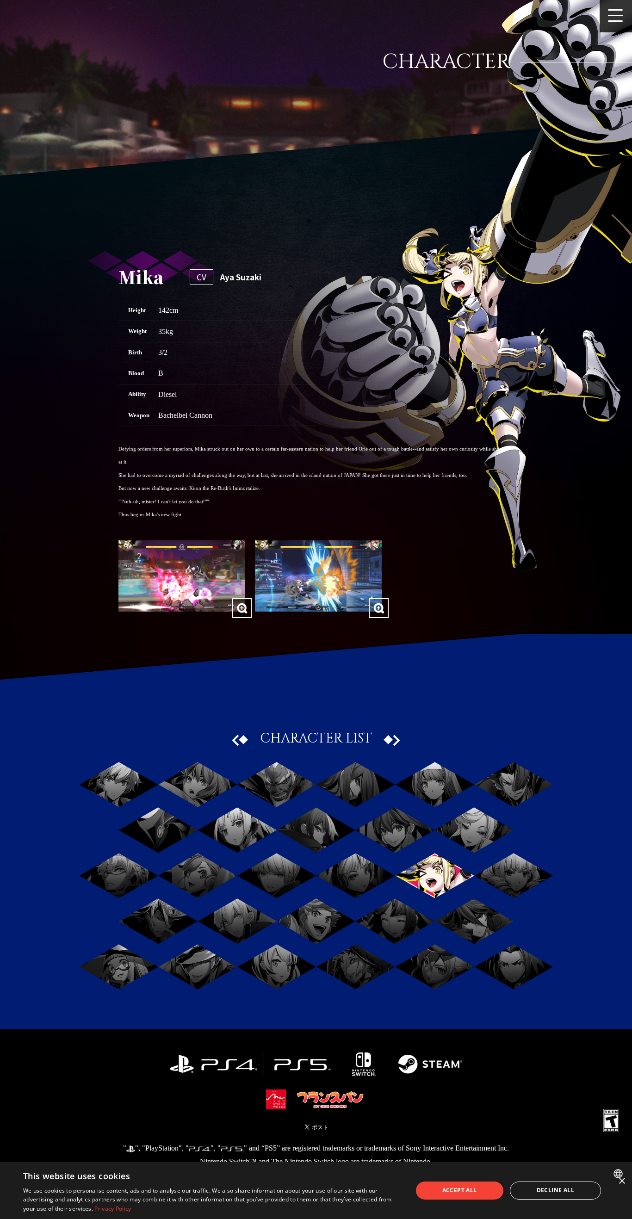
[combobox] (619, 1173)
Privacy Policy (112, 1209)
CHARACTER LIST (316, 739)
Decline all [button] (555, 1190)
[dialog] (316, 1190)
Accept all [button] (459, 1190)
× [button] (621, 1181)
